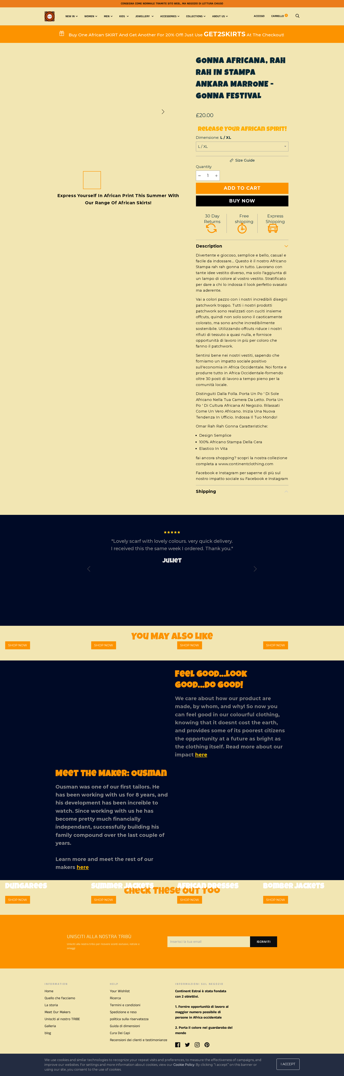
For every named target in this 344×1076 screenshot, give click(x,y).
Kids (122, 16)
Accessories (168, 16)
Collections (194, 16)
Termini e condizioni (125, 1005)
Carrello (279, 16)
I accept (288, 1064)
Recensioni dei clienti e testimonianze (138, 1040)
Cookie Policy (183, 1065)
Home (49, 991)
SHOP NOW (17, 645)
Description (209, 246)
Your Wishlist (120, 991)
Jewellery (142, 16)
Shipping (206, 491)
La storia (51, 1005)
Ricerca (115, 998)
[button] (163, 112)
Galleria (50, 1026)
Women (89, 16)
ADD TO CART (242, 188)
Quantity (204, 166)
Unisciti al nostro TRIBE (62, 1019)
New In (70, 16)
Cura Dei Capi (120, 1033)
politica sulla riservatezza (129, 1019)
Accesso (259, 16)
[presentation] (89, 570)
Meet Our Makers (57, 1012)
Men (106, 16)
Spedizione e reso (123, 1012)
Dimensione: (213, 137)
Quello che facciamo (60, 998)
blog (48, 1033)
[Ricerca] (297, 16)
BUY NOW (242, 201)
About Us (218, 16)
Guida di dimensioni (125, 1026)
